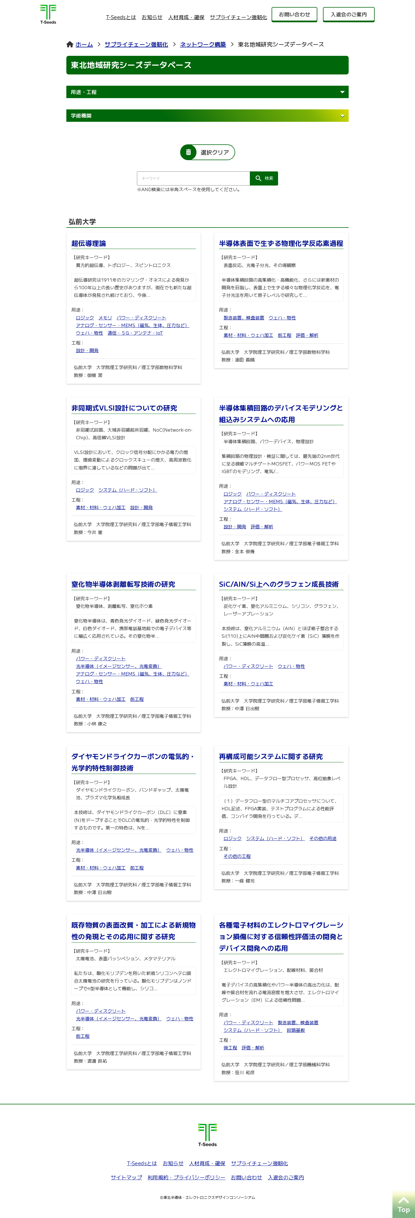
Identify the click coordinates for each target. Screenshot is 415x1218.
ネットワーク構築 (203, 44)
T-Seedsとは (121, 17)
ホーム (84, 44)
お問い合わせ (246, 1177)
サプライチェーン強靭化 (238, 17)
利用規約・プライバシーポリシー (186, 1177)
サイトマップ (126, 1177)
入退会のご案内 (286, 1177)
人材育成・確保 (186, 17)
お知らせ (152, 17)
